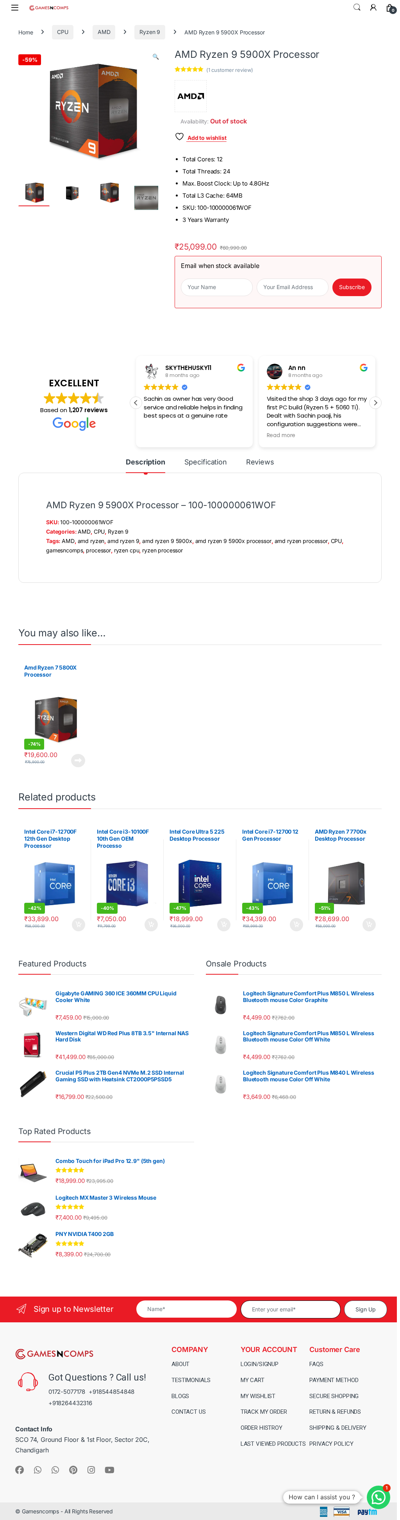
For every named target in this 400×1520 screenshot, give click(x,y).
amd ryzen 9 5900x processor (233, 541)
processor (98, 550)
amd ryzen (91, 541)
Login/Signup (260, 1363)
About (180, 1363)
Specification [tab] (205, 462)
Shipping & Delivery (337, 1427)
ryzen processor (162, 550)
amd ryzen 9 (123, 541)
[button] (155, 56)
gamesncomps (64, 550)
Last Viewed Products (273, 1443)
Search (357, 7)
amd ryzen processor (301, 541)
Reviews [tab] (260, 462)
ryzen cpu (126, 550)
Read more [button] (281, 435)
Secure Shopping (334, 1395)
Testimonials (191, 1379)
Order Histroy (261, 1427)
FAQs (316, 1363)
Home (25, 32)
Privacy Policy (331, 1443)
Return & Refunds (335, 1411)
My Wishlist (258, 1395)
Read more (78, 760)
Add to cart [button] (78, 924)
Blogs (180, 1395)
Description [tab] (145, 462)
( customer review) (229, 70)
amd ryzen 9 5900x (167, 541)
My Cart (252, 1379)
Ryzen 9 (149, 32)
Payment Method (333, 1379)
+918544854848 (111, 1391)
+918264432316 (70, 1403)
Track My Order (264, 1411)
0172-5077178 (66, 1391)
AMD (104, 32)
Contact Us (188, 1411)
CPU (62, 32)
